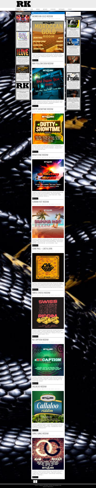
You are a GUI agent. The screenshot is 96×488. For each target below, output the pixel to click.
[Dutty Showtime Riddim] (48, 143)
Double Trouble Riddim (22, 40)
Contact (70, 9)
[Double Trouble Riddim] (22, 39)
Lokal (31, 9)
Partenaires (62, 9)
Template (49, 486)
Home (18, 9)
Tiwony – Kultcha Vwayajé (73, 81)
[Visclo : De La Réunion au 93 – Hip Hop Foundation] (73, 45)
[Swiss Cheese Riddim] (48, 328)
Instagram (46, 485)
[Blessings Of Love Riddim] (22, 55)
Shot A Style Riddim (23, 74)
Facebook (41, 485)
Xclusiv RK (53, 9)
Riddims (25, 9)
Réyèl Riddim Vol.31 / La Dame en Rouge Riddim (23, 91)
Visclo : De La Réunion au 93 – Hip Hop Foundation (73, 47)
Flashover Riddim (22, 23)
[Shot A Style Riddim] (22, 72)
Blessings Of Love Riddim (23, 57)
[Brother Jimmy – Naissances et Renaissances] (73, 27)
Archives (45, 9)
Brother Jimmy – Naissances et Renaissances (73, 29)
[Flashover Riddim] (22, 22)
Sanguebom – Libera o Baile (73, 64)
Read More (35, 60)
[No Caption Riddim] (48, 375)
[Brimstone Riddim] (48, 190)
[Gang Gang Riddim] (48, 469)
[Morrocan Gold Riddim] (48, 52)
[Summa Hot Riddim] (48, 237)
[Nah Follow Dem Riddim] (48, 99)
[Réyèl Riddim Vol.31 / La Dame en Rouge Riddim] (22, 89)
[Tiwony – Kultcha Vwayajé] (73, 80)
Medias (38, 9)
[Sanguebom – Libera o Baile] (73, 63)
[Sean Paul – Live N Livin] (48, 281)
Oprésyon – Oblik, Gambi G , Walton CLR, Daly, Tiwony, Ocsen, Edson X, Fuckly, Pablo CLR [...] (73, 100)
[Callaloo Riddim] (48, 422)
